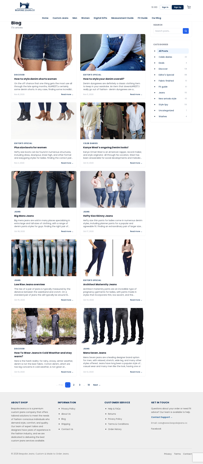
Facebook (156, 428)
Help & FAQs (114, 408)
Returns (112, 413)
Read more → (67, 94)
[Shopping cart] (189, 7)
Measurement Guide (122, 18)
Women (85, 18)
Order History (115, 429)
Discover (19, 75)
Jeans (17, 212)
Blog (63, 418)
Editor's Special (92, 75)
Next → (97, 384)
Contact (187, 453)
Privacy (168, 453)
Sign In (165, 7)
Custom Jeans (60, 18)
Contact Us (67, 429)
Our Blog (156, 18)
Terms (177, 453)
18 (89, 384)
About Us (66, 413)
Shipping (65, 424)
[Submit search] (186, 31)
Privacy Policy (68, 408)
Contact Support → (162, 417)
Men (75, 18)
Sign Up (177, 7)
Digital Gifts (100, 18)
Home (45, 18)
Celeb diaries (90, 143)
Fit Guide (143, 18)
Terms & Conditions (118, 424)
